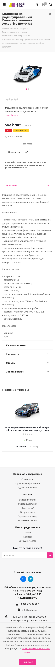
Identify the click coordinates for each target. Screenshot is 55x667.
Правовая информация (27, 483)
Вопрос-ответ (27, 512)
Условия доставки (27, 503)
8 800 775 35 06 (29, 603)
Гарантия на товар (27, 516)
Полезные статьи (27, 520)
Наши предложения (27, 527)
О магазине (27, 479)
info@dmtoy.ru (29, 609)
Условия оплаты (27, 499)
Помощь (27, 494)
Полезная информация (27, 474)
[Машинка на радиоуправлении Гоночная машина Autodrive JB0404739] (27, 73)
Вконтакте (23, 579)
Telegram (30, 579)
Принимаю (27, 661)
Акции (27, 532)
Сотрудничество (27, 540)
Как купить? (27, 507)
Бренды (27, 536)
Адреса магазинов (27, 487)
